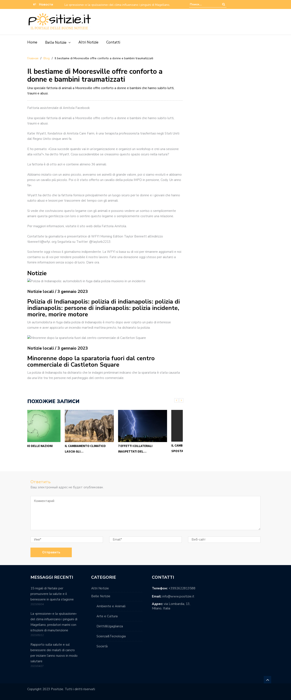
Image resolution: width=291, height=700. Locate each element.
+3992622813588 (182, 588)
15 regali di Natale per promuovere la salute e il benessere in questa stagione (52, 594)
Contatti (113, 42)
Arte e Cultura (107, 616)
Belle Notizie (55, 42)
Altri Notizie (88, 42)
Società (102, 646)
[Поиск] (223, 4)
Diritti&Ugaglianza (110, 626)
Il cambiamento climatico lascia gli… (47, 448)
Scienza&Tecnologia (111, 636)
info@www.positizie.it (178, 596)
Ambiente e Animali (111, 606)
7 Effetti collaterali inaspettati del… (98, 448)
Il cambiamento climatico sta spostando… (157, 448)
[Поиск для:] (202, 4)
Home (32, 42)
